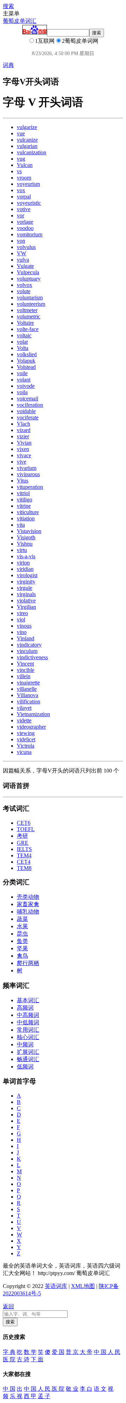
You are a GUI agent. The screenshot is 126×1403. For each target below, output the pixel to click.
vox (21, 190)
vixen (23, 449)
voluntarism (30, 298)
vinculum (27, 651)
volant (23, 380)
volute (23, 291)
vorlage (25, 222)
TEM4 (24, 855)
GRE (22, 843)
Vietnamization (33, 714)
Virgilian (26, 607)
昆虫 (22, 934)
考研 (22, 836)
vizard (23, 430)
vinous (24, 626)
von (21, 241)
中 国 (9, 1389)
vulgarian (27, 146)
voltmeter (27, 310)
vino (22, 632)
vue (21, 133)
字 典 (9, 1352)
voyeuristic (29, 203)
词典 (8, 65)
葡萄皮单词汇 (19, 21)
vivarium (26, 468)
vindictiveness (32, 657)
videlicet (26, 739)
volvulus (26, 247)
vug (21, 159)
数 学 (30, 1352)
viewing (26, 733)
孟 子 (44, 1396)
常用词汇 (28, 1030)
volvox (24, 285)
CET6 (23, 823)
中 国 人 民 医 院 (44, 1389)
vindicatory (29, 645)
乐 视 (16, 1396)
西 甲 (30, 1396)
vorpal (24, 197)
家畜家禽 (28, 904)
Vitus (22, 481)
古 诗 (23, 1359)
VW (21, 253)
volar (22, 342)
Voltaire (25, 323)
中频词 (25, 1044)
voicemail (27, 399)
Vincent (25, 664)
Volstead (26, 367)
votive (23, 209)
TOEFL (26, 829)
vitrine (24, 506)
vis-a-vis (26, 556)
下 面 (37, 1359)
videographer (31, 727)
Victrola (25, 746)
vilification (28, 701)
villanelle (27, 689)
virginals (26, 594)
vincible (25, 670)
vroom (24, 178)
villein (23, 676)
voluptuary (29, 279)
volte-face (27, 329)
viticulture (28, 512)
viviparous (28, 474)
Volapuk (26, 361)
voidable (26, 411)
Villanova (27, 695)
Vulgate (25, 266)
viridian (25, 569)
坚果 (22, 948)
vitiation (26, 518)
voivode (26, 386)
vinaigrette (28, 683)
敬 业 (72, 1389)
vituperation (30, 487)
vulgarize (27, 127)
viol (21, 619)
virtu (22, 550)
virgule (24, 588)
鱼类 (22, 941)
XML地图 (83, 1286)
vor (20, 215)
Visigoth (26, 537)
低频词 (25, 1067)
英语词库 (56, 1286)
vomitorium (29, 234)
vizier (23, 436)
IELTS (24, 849)
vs (19, 171)
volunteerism (31, 304)
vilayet (24, 708)
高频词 (25, 1008)
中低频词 (28, 1022)
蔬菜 (22, 919)
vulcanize (27, 140)
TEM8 (24, 868)
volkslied (27, 354)
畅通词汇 (28, 1059)
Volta (22, 348)
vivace (24, 455)
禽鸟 (22, 956)
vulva (23, 260)
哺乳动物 (28, 912)
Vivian (24, 443)
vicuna (24, 752)
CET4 (23, 862)
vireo (22, 613)
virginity (26, 582)
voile (22, 373)
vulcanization (31, 152)
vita (21, 525)
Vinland (25, 638)
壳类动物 (28, 897)
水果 (22, 926)
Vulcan (25, 165)
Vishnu (25, 544)
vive (21, 462)
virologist (27, 575)
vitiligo (24, 499)
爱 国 (58, 1352)
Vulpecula (28, 272)
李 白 (86, 1389)
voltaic (24, 335)
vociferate (27, 417)
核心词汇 (28, 1037)
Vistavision (29, 531)
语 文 (100, 1389)
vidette (24, 720)
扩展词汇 (28, 1052)
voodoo (25, 228)
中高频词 (28, 1015)
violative (26, 600)
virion (23, 563)
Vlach (23, 424)
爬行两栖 (28, 963)
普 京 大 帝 (79, 1352)
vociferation (30, 405)
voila (22, 392)
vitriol (23, 493)
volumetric (28, 316)
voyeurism (28, 184)
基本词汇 (28, 1000)
